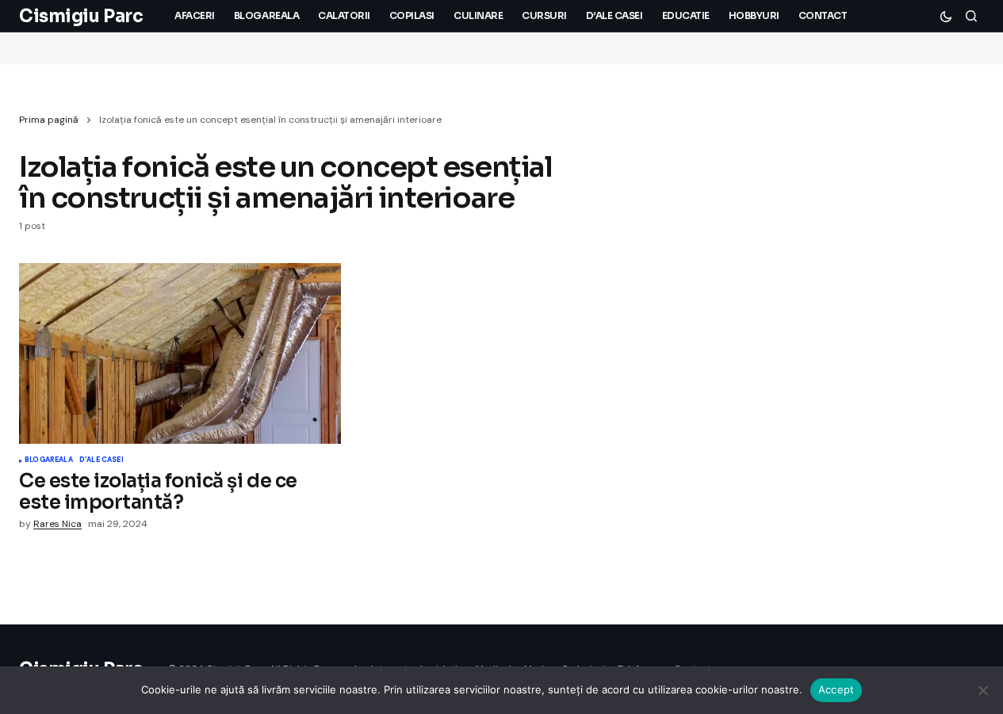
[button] (946, 16)
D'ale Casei (101, 460)
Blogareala (49, 460)
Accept (836, 689)
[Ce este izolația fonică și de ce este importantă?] (180, 353)
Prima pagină (48, 119)
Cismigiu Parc (81, 16)
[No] (983, 690)
